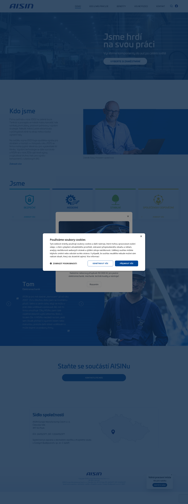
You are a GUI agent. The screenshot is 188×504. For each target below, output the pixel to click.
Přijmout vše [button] (126, 263)
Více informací (93, 256)
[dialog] (94, 252)
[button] (63, 263)
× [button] (141, 236)
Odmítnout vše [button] (100, 263)
